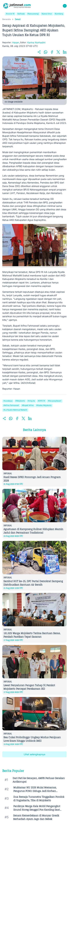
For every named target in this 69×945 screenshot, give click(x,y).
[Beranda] (16, 5)
